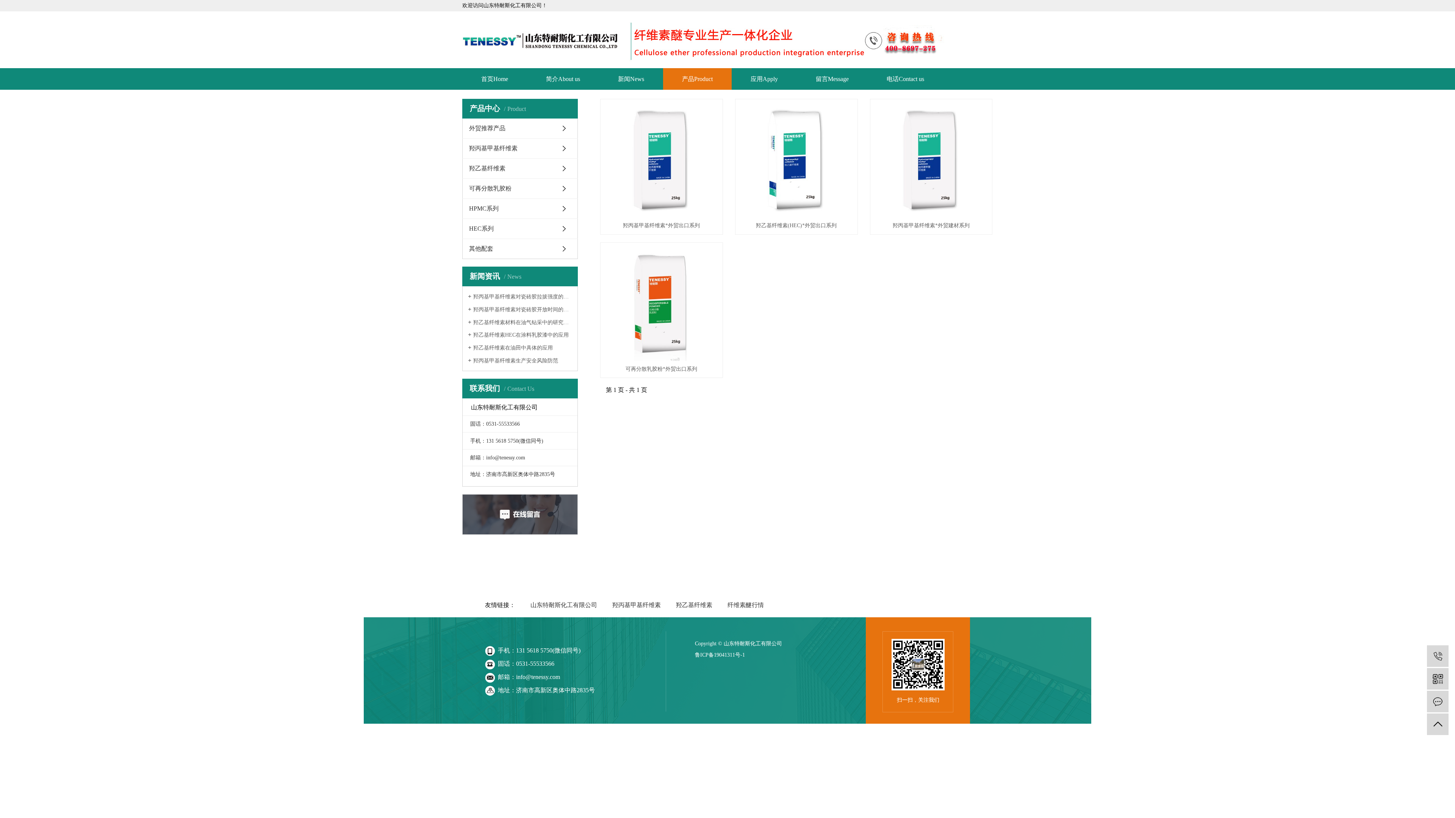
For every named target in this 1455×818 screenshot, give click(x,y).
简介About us (563, 79)
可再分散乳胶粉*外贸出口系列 (661, 369)
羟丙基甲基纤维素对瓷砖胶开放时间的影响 (522, 309)
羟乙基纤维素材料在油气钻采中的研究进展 (522, 322)
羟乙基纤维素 (487, 168)
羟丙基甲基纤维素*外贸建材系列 (931, 225)
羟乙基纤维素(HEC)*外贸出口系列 (796, 225)
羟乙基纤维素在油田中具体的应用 (513, 348)
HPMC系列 (484, 208)
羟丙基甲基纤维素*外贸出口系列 (661, 225)
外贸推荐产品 (487, 128)
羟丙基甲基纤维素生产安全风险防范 (515, 361)
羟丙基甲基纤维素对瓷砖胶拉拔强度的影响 (522, 297)
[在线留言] (1438, 701)
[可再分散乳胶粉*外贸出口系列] (661, 304)
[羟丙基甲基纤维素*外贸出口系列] (661, 160)
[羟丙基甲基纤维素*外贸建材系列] (931, 160)
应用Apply (764, 79)
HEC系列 (481, 228)
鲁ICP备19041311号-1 (720, 655)
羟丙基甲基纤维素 (493, 148)
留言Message (832, 79)
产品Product (697, 79)
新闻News (631, 79)
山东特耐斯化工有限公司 (563, 605)
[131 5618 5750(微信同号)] (1438, 656)
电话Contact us (905, 79)
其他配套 (481, 248)
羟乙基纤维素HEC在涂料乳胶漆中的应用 (521, 335)
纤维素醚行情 (746, 605)
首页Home (494, 79)
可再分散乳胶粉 (490, 188)
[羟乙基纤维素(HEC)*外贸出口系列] (796, 160)
